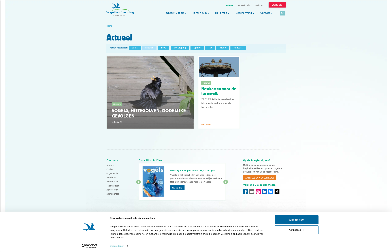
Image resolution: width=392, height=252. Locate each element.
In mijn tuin (200, 12)
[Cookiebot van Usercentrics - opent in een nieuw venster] (89, 246)
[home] (120, 9)
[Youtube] (251, 191)
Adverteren (112, 190)
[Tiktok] (277, 191)
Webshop (259, 5)
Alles (135, 47)
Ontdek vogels (175, 12)
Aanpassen (295, 229)
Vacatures (111, 177)
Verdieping (180, 47)
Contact (265, 12)
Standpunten (112, 194)
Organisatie (112, 173)
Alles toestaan (296, 219)
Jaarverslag (112, 181)
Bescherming (244, 12)
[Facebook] (245, 191)
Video (222, 47)
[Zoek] (283, 13)
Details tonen (117, 246)
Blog (163, 47)
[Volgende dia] (225, 191)
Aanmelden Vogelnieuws (259, 178)
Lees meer (206, 124)
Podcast (238, 47)
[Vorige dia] (138, 191)
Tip (210, 47)
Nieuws (149, 47)
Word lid (177, 188)
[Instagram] (258, 191)
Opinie (197, 47)
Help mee (221, 12)
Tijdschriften (112, 186)
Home (109, 26)
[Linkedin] (264, 191)
